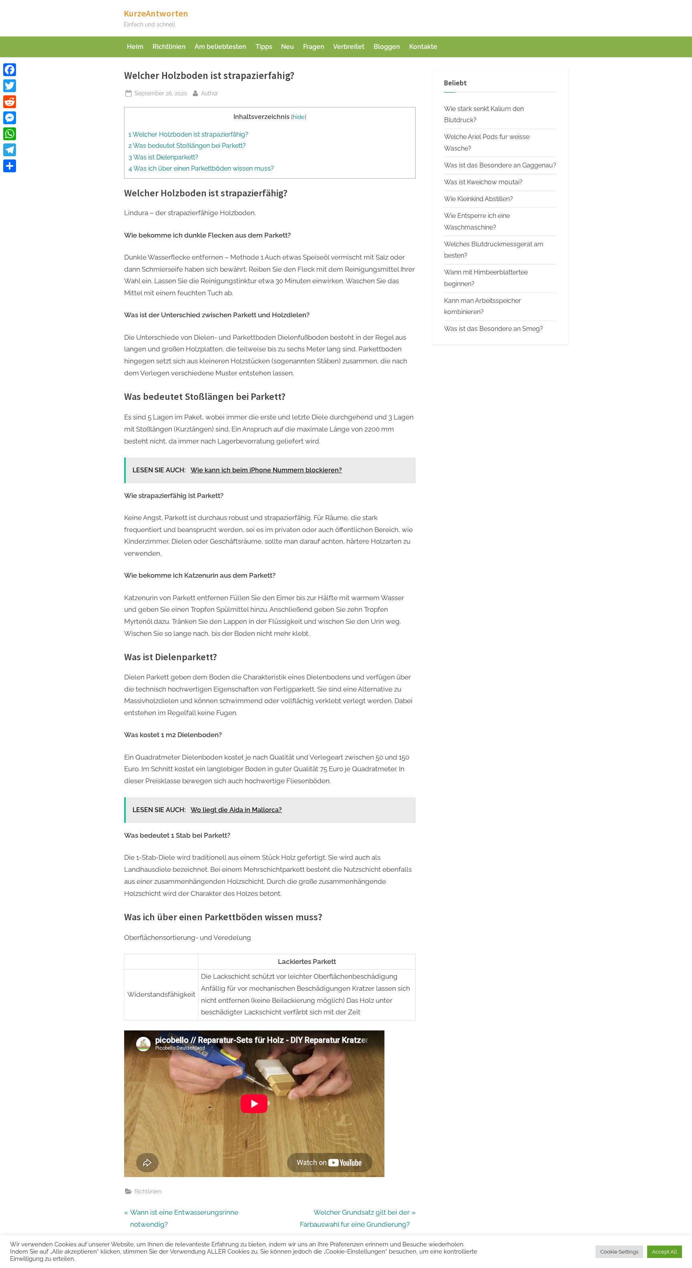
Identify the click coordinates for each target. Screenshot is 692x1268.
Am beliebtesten (220, 46)
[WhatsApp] (10, 134)
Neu (287, 46)
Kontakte (423, 46)
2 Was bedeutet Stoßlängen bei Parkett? (187, 145)
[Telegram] (10, 150)
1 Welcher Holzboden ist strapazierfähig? (188, 134)
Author (209, 93)
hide (299, 116)
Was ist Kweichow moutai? (483, 182)
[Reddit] (10, 102)
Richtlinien (169, 46)
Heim (135, 46)
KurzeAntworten (156, 13)
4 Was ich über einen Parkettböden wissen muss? (201, 168)
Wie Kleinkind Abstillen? (478, 199)
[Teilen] (10, 166)
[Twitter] (10, 86)
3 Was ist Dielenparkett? (163, 157)
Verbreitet (348, 46)
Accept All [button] (664, 1252)
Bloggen (387, 46)
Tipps (263, 46)
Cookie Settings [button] (619, 1252)
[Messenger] (10, 118)
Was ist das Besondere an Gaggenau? (500, 165)
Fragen (313, 46)
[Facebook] (10, 70)
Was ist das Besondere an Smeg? (493, 329)
